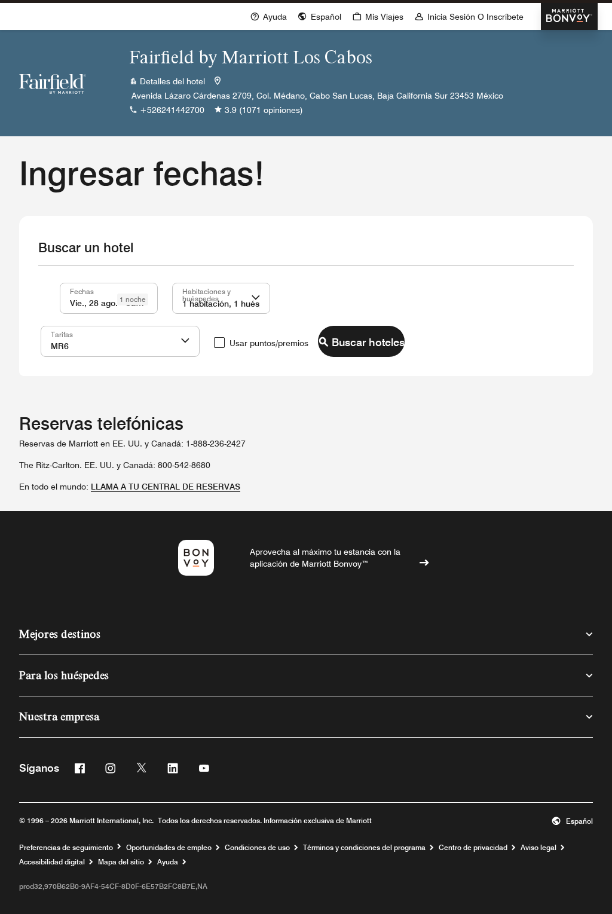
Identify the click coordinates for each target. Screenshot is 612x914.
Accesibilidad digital (52, 862)
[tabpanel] (306, 321)
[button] (256, 298)
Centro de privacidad (473, 847)
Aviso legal (538, 847)
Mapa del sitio (121, 862)
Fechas (82, 291)
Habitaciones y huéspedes (206, 294)
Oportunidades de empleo (169, 847)
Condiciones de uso (257, 847)
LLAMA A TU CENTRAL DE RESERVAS (165, 486)
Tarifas (62, 334)
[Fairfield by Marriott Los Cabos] (52, 83)
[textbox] (109, 298)
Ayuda (167, 862)
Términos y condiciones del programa (364, 847)
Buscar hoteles (368, 342)
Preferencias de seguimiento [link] (66, 847)
